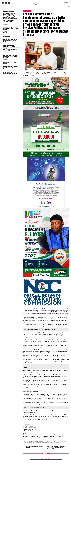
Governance (10, 10)
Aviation (41, 6)
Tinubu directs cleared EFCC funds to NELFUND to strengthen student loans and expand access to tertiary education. (10, 27)
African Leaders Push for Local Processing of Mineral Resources (10, 73)
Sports (46, 6)
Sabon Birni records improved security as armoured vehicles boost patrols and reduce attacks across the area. (10, 34)
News (23, 6)
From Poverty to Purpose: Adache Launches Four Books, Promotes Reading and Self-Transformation (10, 40)
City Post (29, 38)
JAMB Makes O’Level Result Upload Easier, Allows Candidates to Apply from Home (10, 56)
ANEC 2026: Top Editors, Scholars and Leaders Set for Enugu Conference (10, 51)
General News (5, 10)
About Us (50, 6)
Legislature (27, 6)
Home (20, 6)
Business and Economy (35, 6)
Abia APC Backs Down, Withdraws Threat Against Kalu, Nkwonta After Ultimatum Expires (10, 67)
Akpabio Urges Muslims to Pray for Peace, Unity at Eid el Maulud (10, 46)
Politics (15, 10)
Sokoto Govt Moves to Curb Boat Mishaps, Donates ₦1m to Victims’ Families (10, 62)
